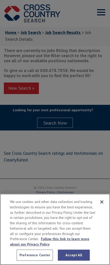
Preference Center (34, 255)
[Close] (101, 202)
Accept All (73, 255)
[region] (55, 229)
